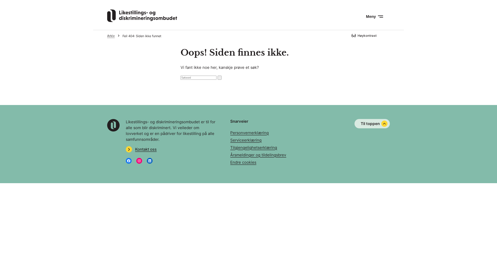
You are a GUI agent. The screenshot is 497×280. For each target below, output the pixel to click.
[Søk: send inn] (220, 78)
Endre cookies (243, 162)
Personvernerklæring (249, 132)
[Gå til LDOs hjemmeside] (142, 20)
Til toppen (370, 123)
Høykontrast (367, 36)
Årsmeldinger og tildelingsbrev (258, 155)
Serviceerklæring (246, 140)
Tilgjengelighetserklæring (253, 147)
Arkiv (111, 36)
